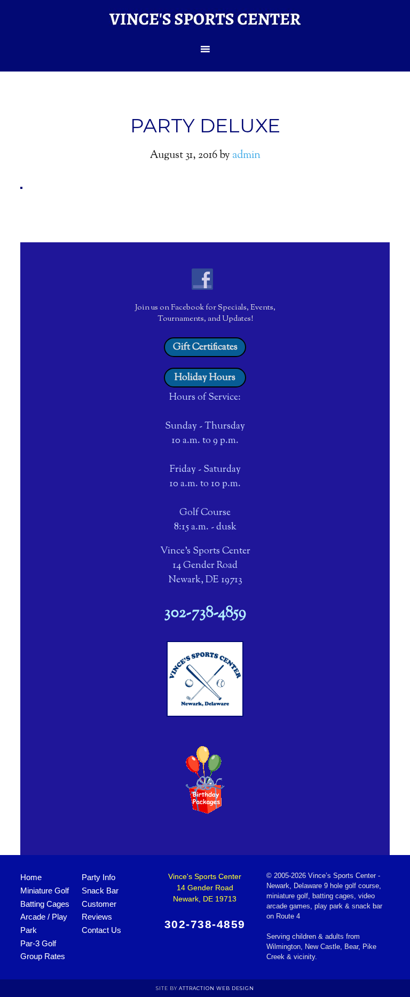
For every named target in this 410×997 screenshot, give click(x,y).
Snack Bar (100, 890)
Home (31, 877)
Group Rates (42, 956)
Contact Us (101, 930)
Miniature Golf (44, 890)
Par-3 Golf (38, 943)
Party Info (98, 877)
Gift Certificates (205, 347)
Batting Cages (44, 903)
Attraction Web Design (216, 988)
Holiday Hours (205, 378)
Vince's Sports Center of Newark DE (205, 18)
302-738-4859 (205, 613)
